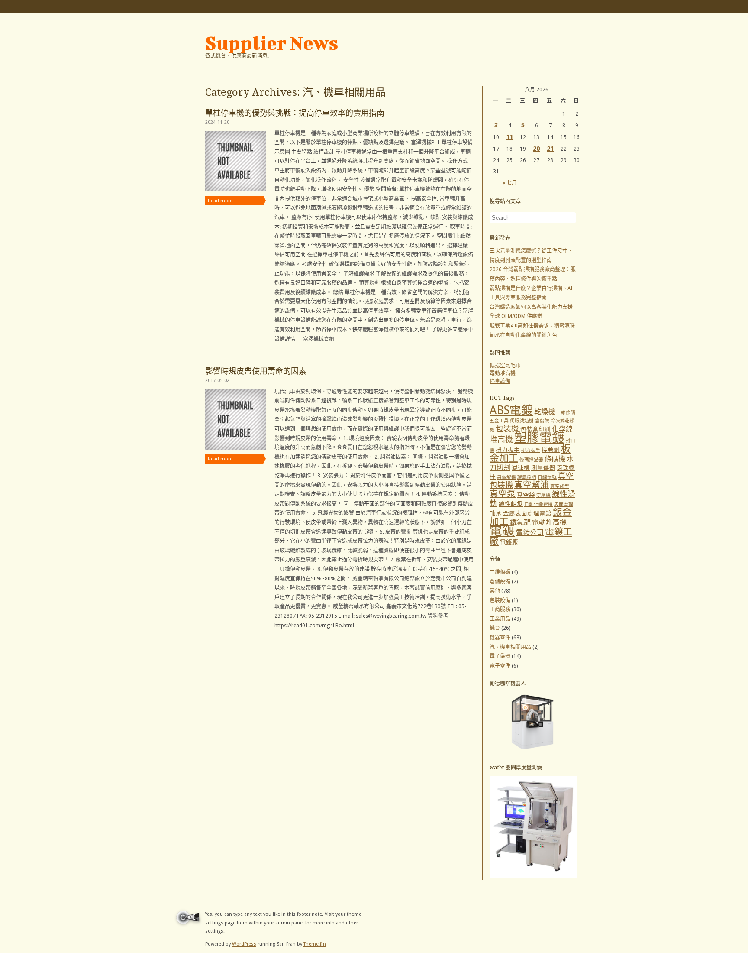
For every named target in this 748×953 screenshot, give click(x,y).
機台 (495, 628)
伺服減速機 (522, 421)
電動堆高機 (503, 373)
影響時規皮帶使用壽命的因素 (255, 371)
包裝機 (507, 428)
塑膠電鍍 (539, 438)
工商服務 (500, 609)
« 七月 (510, 183)
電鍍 (502, 530)
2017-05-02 (217, 380)
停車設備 (500, 381)
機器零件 (500, 638)
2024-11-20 (217, 122)
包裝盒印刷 (535, 429)
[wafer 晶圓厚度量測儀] (533, 876)
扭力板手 (530, 450)
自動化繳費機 (538, 504)
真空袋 (526, 494)
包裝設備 (500, 600)
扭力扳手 (508, 449)
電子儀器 (500, 656)
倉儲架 (542, 421)
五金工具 (499, 421)
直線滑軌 (547, 477)
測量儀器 (543, 467)
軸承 (496, 513)
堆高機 (501, 439)
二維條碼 (565, 412)
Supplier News (271, 43)
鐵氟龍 (520, 522)
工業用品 (500, 619)
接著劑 (551, 449)
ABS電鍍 (511, 410)
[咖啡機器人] (533, 751)
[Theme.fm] (187, 926)
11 (509, 137)
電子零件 (500, 666)
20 (536, 148)
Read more (220, 201)
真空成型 (559, 486)
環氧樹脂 (526, 477)
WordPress (244, 944)
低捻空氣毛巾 (505, 366)
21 (550, 148)
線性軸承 (511, 503)
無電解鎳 (506, 477)
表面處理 (563, 504)
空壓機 (543, 495)
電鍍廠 (509, 541)
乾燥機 (544, 412)
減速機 (521, 467)
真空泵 (503, 494)
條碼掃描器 (531, 460)
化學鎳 (562, 429)
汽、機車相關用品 (510, 647)
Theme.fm (314, 944)
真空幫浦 (531, 485)
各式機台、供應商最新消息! (237, 56)
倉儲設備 (500, 582)
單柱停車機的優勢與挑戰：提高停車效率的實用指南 (294, 112)
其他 (495, 591)
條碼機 (555, 459)
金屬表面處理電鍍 (527, 513)
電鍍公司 (530, 532)
